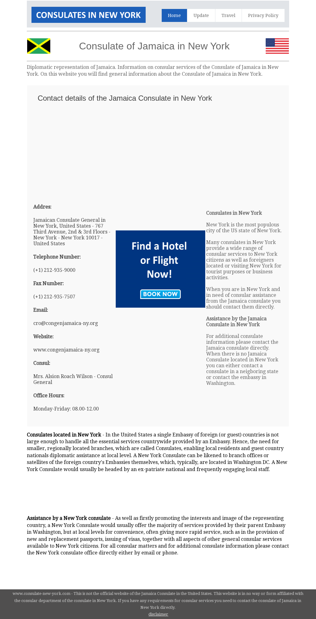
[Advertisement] (158, 150)
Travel (228, 15)
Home (174, 15)
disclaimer (158, 614)
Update (201, 15)
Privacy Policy (263, 15)
